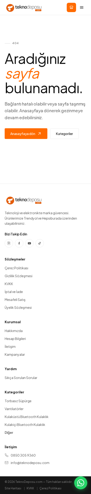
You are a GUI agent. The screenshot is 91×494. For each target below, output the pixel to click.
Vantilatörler (14, 409)
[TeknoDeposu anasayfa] (24, 7)
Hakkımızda (14, 331)
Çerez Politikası (16, 268)
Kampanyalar (15, 354)
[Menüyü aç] (81, 7)
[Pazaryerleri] (71, 7)
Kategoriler (64, 134)
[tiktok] (39, 243)
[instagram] (9, 243)
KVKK (9, 284)
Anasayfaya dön (22, 134)
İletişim (10, 346)
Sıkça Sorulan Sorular (21, 377)
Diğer (9, 432)
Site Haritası (13, 488)
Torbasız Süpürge (18, 401)
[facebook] (19, 243)
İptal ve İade (14, 292)
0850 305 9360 (23, 455)
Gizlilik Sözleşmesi (18, 276)
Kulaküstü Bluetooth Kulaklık (27, 417)
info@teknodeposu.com (30, 463)
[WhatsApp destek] (80, 482)
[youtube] (29, 243)
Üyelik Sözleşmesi (18, 307)
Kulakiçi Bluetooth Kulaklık (25, 424)
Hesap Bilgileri (15, 338)
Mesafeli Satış (15, 299)
